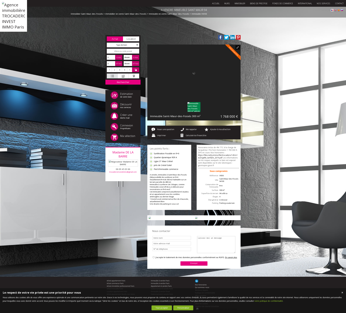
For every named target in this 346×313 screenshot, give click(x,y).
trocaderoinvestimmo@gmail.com (123, 172)
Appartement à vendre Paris (161, 286)
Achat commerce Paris (115, 283)
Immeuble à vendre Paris (160, 281)
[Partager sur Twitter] (226, 37)
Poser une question (165, 129)
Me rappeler (191, 129)
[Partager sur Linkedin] (232, 37)
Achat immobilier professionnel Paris (120, 286)
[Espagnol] (338, 10)
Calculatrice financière (196, 135)
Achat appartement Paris (116, 281)
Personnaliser (183, 308)
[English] (335, 10)
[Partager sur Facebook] (220, 37)
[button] (115, 38)
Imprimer (161, 135)
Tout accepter (162, 308)
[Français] (332, 10)
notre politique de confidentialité (268, 301)
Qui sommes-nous (202, 287)
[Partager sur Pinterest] (238, 37)
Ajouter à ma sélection (220, 129)
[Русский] (342, 10)
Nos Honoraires (201, 285)
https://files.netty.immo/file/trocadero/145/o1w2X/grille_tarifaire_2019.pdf (218, 156)
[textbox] (123, 51)
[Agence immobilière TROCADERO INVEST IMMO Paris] (13, 27)
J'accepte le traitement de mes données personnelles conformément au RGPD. (189, 257)
